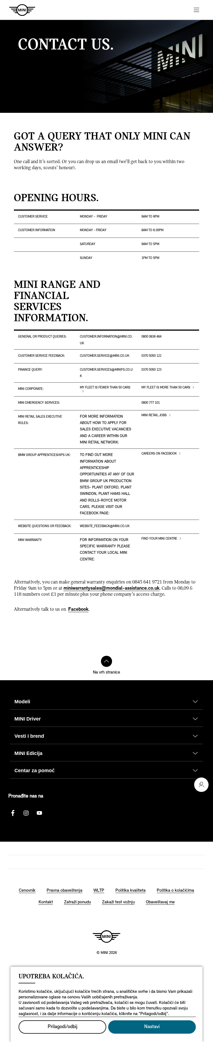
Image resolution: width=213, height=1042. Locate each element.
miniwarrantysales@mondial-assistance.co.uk (111, 588)
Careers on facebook (159, 453)
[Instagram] (26, 813)
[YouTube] (39, 813)
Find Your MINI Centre (159, 538)
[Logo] (106, 936)
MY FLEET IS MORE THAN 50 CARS (165, 387)
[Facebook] (12, 813)
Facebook (78, 609)
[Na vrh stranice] (106, 661)
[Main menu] (196, 10)
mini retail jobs (154, 415)
